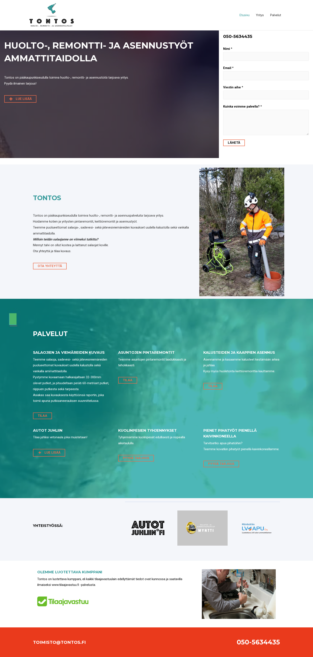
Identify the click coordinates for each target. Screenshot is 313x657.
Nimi (227, 49)
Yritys (260, 15)
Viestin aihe (233, 87)
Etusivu (245, 15)
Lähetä (234, 143)
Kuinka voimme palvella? (242, 106)
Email (228, 68)
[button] (20, 99)
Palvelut (275, 15)
